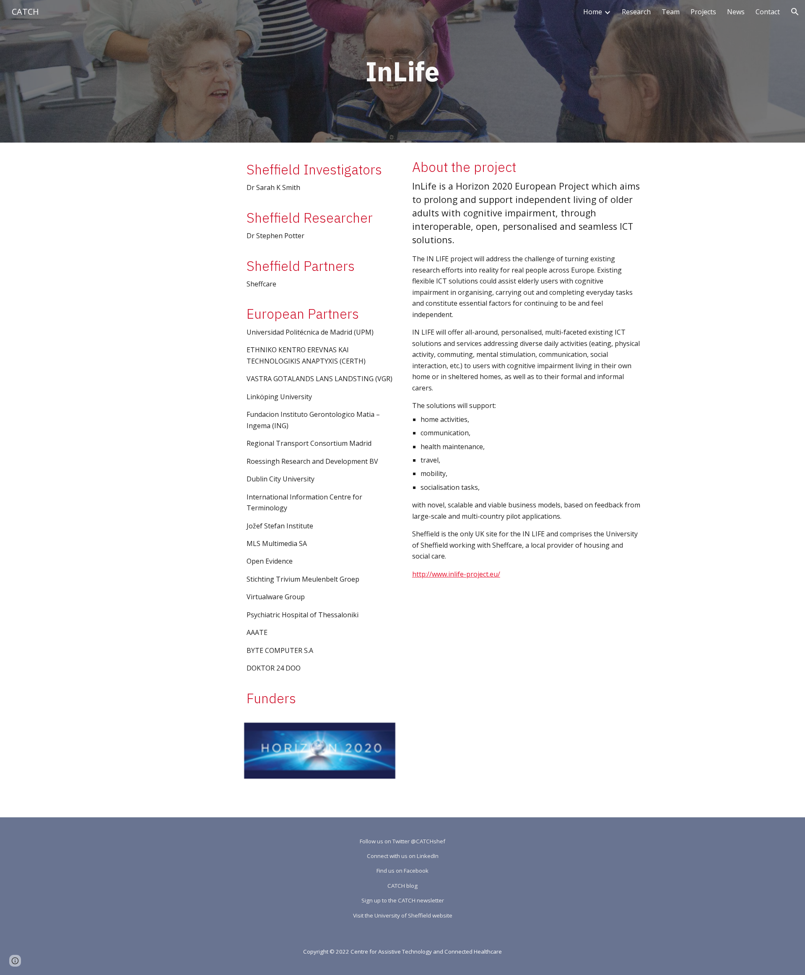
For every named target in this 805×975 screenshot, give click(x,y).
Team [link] (671, 11)
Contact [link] (768, 11)
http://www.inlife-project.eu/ (456, 574)
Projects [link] (703, 11)
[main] (402, 71)
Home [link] (592, 11)
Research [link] (636, 11)
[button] (795, 12)
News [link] (736, 11)
